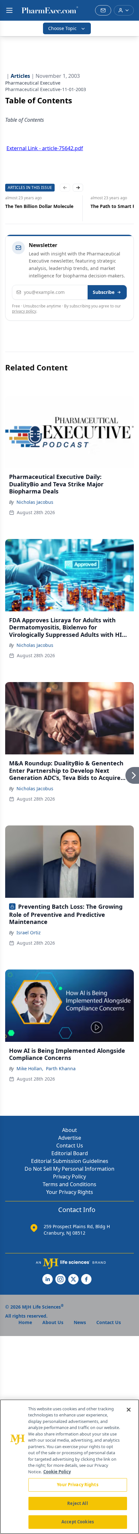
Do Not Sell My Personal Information (69, 1168)
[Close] (129, 1410)
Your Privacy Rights (69, 1192)
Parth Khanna (61, 1068)
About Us (52, 1322)
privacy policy (24, 311)
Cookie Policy (57, 1472)
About (69, 1130)
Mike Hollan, (29, 1068)
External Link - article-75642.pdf (44, 148)
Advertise (69, 1137)
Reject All (77, 1503)
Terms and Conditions (69, 1184)
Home (25, 1322)
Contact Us (69, 1145)
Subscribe (103, 292)
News (80, 1322)
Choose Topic (62, 28)
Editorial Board (69, 1153)
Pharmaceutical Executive (32, 83)
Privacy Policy (69, 1176)
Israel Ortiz (28, 932)
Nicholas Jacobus (34, 502)
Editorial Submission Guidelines (69, 1161)
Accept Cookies (77, 1522)
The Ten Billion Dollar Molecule (39, 206)
